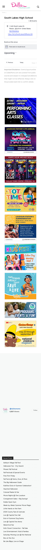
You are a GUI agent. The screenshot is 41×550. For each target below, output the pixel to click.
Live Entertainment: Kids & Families (16, 531)
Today (21, 62)
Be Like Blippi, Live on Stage (13, 541)
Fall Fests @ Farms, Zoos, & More (15, 479)
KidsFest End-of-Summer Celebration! (17, 486)
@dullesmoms (15, 409)
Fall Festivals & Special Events (14, 473)
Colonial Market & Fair (11, 492)
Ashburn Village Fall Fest (12, 463)
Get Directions (14, 31)
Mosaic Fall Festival (10, 469)
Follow (35, 410)
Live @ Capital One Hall (11, 515)
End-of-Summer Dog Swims (13, 518)
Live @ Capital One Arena (12, 522)
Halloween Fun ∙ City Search (13, 466)
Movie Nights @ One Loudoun (14, 495)
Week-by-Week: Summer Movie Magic (17, 505)
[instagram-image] (8, 421)
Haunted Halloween (10, 489)
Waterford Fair (8, 525)
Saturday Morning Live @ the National (17, 535)
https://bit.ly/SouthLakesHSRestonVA (20, 34)
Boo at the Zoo (9, 538)
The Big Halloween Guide (12, 482)
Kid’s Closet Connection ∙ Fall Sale (15, 528)
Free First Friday (9, 476)
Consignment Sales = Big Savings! (15, 499)
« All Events (32, 21)
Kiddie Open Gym (9, 502)
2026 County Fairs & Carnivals (14, 512)
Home (3, 12)
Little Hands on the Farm (12, 509)
